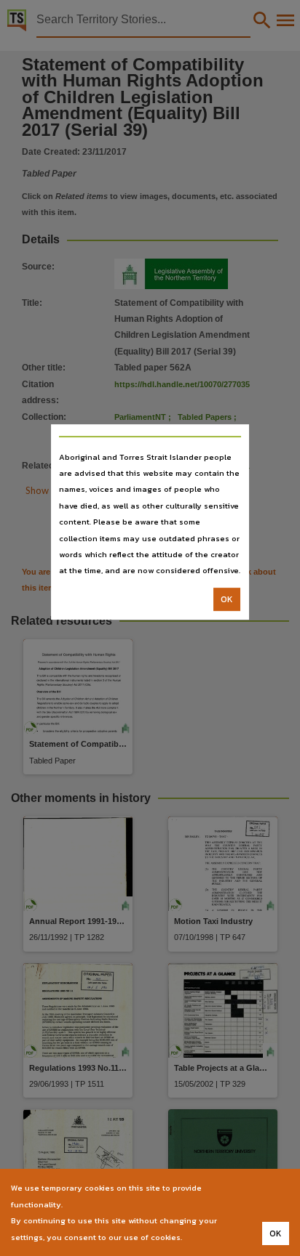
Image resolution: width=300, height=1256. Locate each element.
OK (227, 599)
